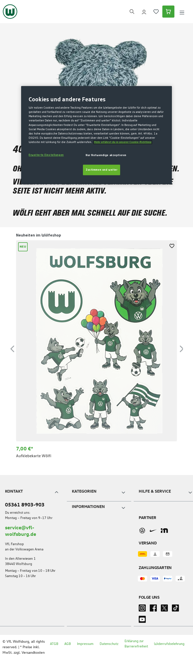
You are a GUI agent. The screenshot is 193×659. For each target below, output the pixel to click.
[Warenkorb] (168, 11)
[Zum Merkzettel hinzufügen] (172, 245)
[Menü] (182, 12)
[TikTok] (175, 609)
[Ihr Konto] (144, 12)
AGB (67, 644)
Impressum (85, 644)
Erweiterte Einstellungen (46, 155)
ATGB (54, 644)
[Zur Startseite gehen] (10, 12)
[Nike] (153, 530)
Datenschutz (109, 644)
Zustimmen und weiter (101, 169)
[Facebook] (153, 609)
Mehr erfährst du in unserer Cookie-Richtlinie (123, 142)
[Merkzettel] (156, 12)
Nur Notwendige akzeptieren (106, 155)
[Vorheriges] (12, 348)
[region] (96, 348)
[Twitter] (164, 609)
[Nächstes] (181, 348)
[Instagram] (142, 609)
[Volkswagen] (142, 530)
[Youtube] (142, 621)
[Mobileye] (164, 530)
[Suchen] (132, 12)
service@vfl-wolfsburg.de (20, 530)
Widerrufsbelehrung (169, 644)
